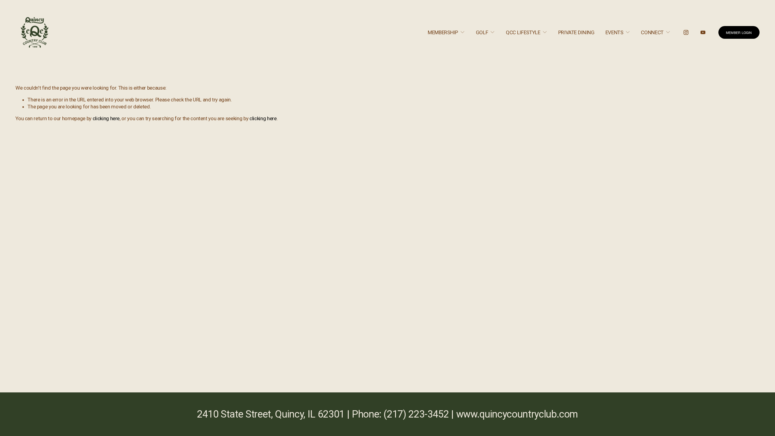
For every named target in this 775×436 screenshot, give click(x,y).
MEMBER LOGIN (739, 32)
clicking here (106, 118)
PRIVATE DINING (576, 32)
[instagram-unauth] (686, 32)
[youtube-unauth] (703, 32)
